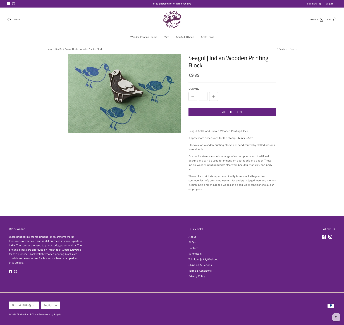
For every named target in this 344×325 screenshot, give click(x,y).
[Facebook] (8, 3)
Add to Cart (232, 112)
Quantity (193, 89)
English (329, 3)
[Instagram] (13, 3)
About (192, 237)
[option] (124, 93)
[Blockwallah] (172, 19)
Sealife (58, 49)
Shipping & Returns (200, 265)
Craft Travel (207, 37)
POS (32, 314)
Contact (193, 248)
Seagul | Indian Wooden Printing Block (83, 49)
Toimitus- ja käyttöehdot (203, 259)
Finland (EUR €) (313, 3)
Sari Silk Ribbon (185, 37)
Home (49, 49)
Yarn (166, 37)
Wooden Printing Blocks (143, 37)
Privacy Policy (196, 276)
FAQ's (192, 242)
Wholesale (195, 253)
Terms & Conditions (200, 270)
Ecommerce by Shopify (50, 314)
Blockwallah (23, 314)
